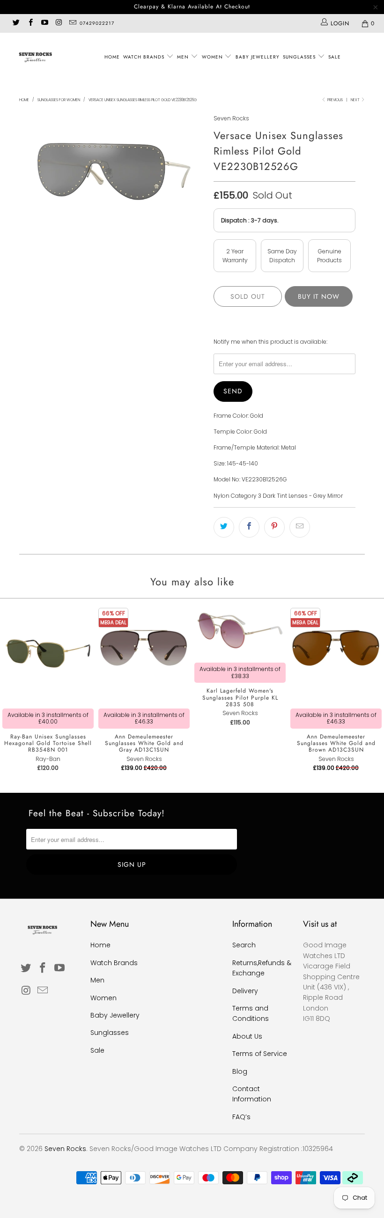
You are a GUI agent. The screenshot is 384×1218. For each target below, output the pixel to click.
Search (244, 945)
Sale (334, 56)
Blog (239, 1071)
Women (213, 56)
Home (112, 56)
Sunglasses (300, 56)
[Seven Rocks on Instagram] (58, 23)
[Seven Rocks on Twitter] (16, 23)
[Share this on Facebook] (249, 527)
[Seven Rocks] (35, 57)
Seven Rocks (231, 118)
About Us (247, 1036)
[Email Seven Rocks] (72, 23)
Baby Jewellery (258, 56)
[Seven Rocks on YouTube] (44, 23)
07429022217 (97, 23)
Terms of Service (259, 1053)
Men (184, 56)
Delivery (245, 991)
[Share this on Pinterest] (274, 527)
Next (356, 100)
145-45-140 (242, 463)
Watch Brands (144, 56)
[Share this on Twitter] (224, 527)
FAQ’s (241, 1117)
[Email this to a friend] (299, 527)
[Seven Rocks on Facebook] (30, 23)
